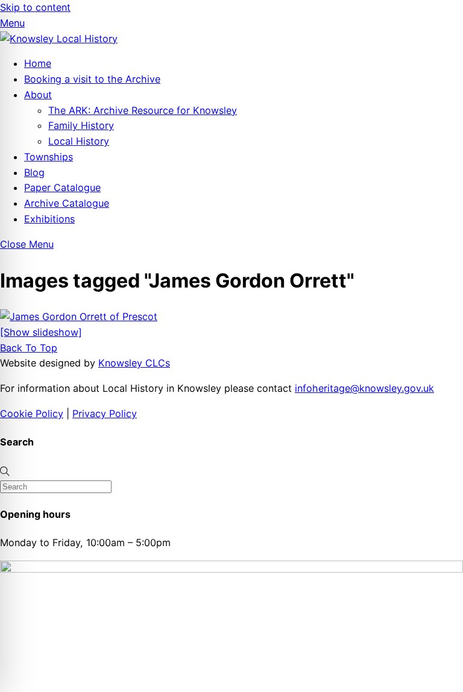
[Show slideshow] (41, 332)
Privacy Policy (104, 413)
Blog (34, 172)
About (38, 95)
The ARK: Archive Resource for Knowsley (142, 110)
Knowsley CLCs (134, 363)
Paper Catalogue (62, 187)
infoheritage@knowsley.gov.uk (364, 388)
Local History (78, 141)
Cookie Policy (31, 413)
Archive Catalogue (66, 203)
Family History (81, 125)
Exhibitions (49, 219)
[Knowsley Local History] (59, 39)
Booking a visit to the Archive (92, 79)
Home (37, 63)
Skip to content (35, 7)
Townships (48, 157)
